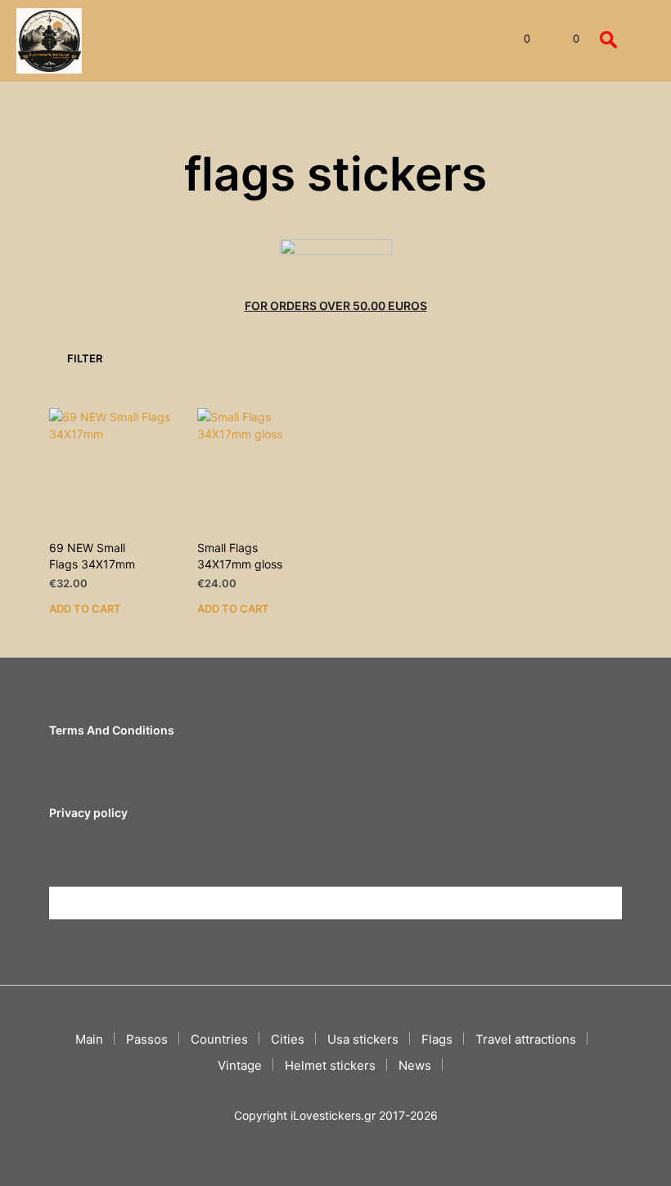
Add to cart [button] (85, 607)
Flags (437, 1039)
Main (89, 1039)
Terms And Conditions (111, 730)
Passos (147, 1039)
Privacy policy (88, 813)
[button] (516, 39)
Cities (287, 1039)
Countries (219, 1039)
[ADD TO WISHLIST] (169, 543)
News (415, 1065)
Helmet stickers (330, 1065)
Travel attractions (525, 1039)
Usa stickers (363, 1039)
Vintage (240, 1065)
